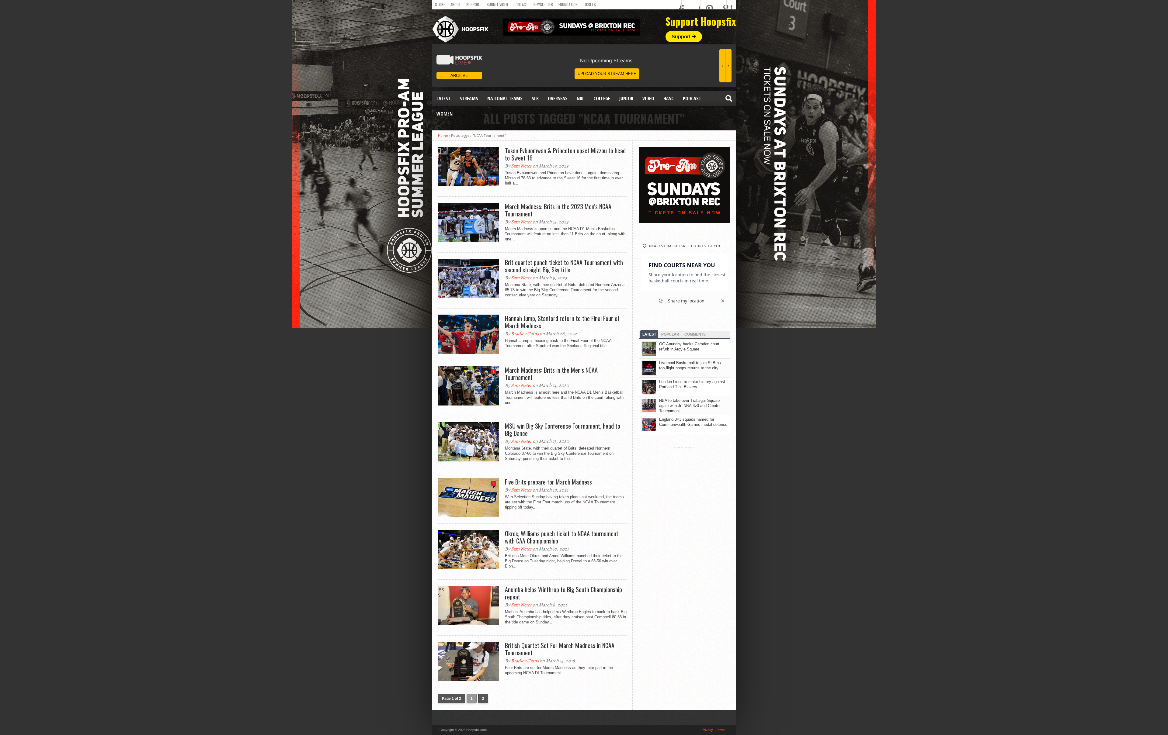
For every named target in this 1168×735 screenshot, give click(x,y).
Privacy (707, 730)
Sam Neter (521, 166)
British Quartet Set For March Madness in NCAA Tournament (559, 649)
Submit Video (497, 4)
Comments (695, 334)
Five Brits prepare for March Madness (548, 481)
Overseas (558, 98)
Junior (626, 98)
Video (648, 98)
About (455, 4)
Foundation (568, 4)
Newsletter (543, 4)
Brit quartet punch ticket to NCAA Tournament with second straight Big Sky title (564, 266)
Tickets (589, 4)
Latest (443, 98)
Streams (469, 98)
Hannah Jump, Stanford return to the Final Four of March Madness (562, 322)
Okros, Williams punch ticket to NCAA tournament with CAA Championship (561, 537)
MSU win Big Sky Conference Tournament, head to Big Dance (562, 429)
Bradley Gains (525, 333)
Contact (520, 4)
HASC (668, 98)
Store (440, 4)
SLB (535, 98)
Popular (670, 334)
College (601, 98)
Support (473, 4)
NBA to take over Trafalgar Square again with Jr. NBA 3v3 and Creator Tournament (690, 405)
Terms (720, 730)
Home (443, 135)
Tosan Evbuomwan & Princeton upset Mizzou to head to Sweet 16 (565, 154)
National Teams (505, 98)
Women (444, 113)
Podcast (692, 98)
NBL (580, 98)
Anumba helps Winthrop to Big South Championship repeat (563, 593)
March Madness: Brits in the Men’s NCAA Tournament (551, 373)
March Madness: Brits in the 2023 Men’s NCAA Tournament (558, 210)
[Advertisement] (684, 540)
